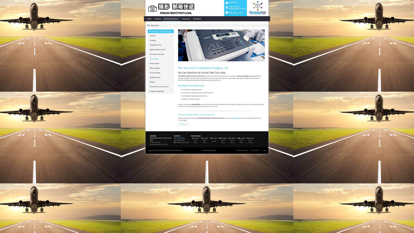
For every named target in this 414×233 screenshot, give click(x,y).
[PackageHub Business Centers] (257, 8)
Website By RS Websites (209, 150)
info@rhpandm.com (183, 142)
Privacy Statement (242, 150)
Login (265, 150)
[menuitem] (149, 18)
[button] (234, 13)
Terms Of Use (255, 150)
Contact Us (183, 124)
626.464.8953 (233, 2)
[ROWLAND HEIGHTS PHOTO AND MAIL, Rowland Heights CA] (171, 8)
